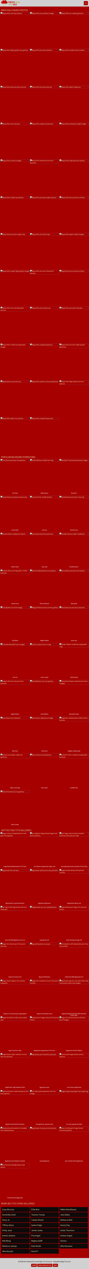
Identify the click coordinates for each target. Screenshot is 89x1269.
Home (34, 1265)
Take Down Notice (44, 1265)
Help (55, 1265)
